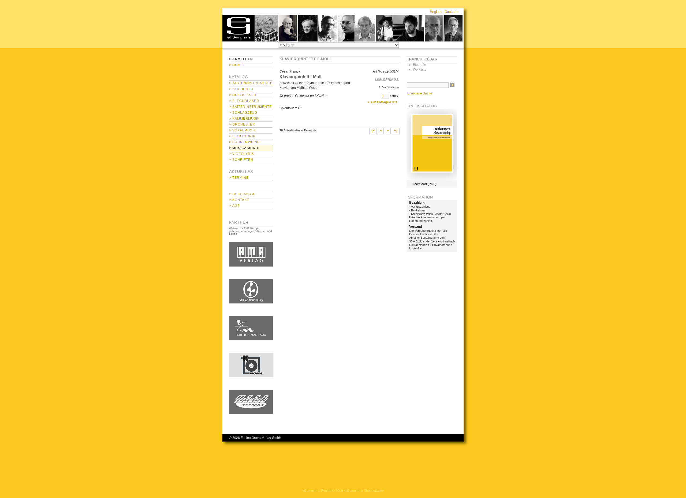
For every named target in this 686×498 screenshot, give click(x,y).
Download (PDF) (424, 184)
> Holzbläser (242, 95)
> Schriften (241, 160)
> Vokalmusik (242, 130)
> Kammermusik (244, 118)
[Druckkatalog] (432, 179)
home (238, 28)
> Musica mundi (244, 148)
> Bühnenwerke (245, 142)
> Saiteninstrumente (250, 107)
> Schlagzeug (243, 113)
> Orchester (242, 124)
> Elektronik (242, 136)
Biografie (419, 65)
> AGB (234, 206)
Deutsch (451, 12)
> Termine (239, 178)
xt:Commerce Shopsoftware (364, 491)
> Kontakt (239, 200)
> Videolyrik (241, 154)
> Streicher (241, 89)
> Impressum (241, 194)
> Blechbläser (244, 101)
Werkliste (419, 69)
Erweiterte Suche (419, 93)
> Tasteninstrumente (251, 83)
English (435, 12)
